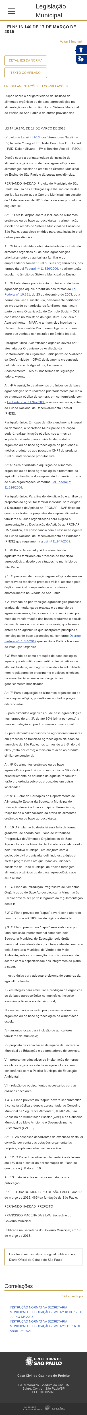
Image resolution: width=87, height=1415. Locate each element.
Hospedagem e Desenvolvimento (44, 1407)
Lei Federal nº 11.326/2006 (39, 268)
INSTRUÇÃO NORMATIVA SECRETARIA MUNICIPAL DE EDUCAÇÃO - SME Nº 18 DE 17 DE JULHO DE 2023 (46, 1312)
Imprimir (77, 41)
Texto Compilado (25, 72)
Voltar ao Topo (72, 1296)
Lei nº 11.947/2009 (57, 541)
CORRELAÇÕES (56, 86)
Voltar (64, 41)
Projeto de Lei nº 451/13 (23, 137)
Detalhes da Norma (25, 60)
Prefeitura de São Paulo (43, 1358)
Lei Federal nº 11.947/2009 (26, 402)
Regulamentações (22, 86)
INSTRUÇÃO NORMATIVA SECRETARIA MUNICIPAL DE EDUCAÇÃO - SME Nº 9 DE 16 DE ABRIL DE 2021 (45, 1326)
